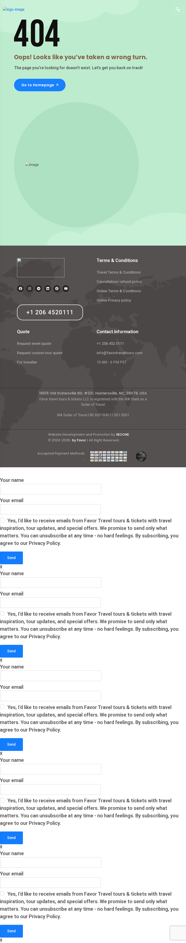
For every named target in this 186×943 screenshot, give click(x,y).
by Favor (79, 440)
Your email (11, 500)
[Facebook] (20, 288)
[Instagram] (29, 288)
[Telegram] (38, 288)
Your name (12, 480)
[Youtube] (65, 288)
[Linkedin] (47, 288)
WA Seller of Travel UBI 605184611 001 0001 (93, 415)
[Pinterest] (56, 288)
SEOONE (122, 434)
